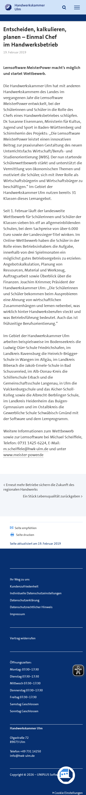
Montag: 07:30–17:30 (24, 669)
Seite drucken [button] (25, 535)
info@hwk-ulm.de (22, 756)
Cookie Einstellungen (68, 793)
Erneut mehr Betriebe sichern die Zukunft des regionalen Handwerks (38, 487)
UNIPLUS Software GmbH (54, 775)
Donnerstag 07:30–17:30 (26, 690)
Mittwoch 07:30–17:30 (25, 683)
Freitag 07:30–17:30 (23, 697)
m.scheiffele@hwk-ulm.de (25, 449)
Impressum (17, 614)
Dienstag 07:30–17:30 (24, 676)
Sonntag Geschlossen (24, 711)
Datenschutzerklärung (24, 600)
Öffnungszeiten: (21, 662)
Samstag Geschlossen (24, 704)
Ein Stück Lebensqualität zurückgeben (51, 496)
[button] (64, 8)
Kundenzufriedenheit (24, 586)
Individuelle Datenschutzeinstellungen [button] (36, 593)
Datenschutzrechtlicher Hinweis (31, 607)
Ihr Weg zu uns (20, 579)
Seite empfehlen (26, 528)
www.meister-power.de (23, 454)
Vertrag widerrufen (23, 638)
